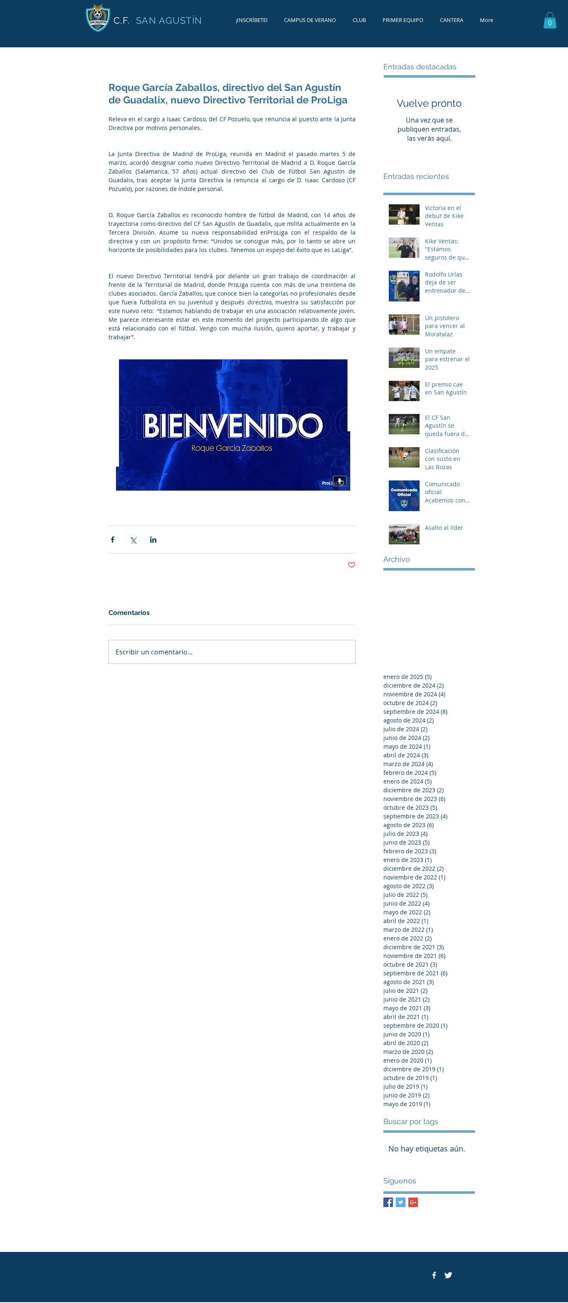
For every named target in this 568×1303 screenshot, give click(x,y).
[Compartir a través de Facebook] (112, 540)
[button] (550, 20)
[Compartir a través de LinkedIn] (153, 540)
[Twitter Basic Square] (400, 1202)
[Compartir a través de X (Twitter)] (133, 540)
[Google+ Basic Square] (413, 1202)
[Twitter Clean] (448, 1275)
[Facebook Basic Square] (388, 1202)
